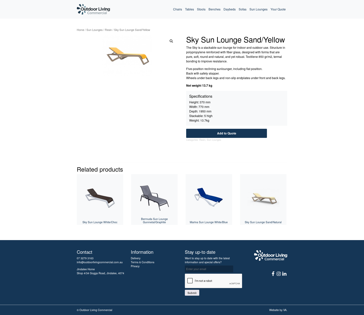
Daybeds (230, 9)
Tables (189, 9)
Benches (214, 9)
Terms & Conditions (142, 262)
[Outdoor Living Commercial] (93, 9)
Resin (108, 30)
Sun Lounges (258, 9)
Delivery (135, 258)
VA (284, 310)
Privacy (135, 266)
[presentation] (213, 281)
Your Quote (278, 9)
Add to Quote (226, 133)
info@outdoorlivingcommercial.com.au (100, 262)
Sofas (242, 9)
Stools (201, 9)
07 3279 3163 (85, 258)
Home (80, 30)
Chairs (177, 9)
